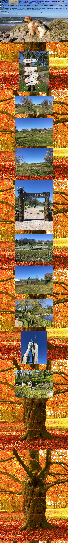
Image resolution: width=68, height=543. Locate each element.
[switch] (0, 6)
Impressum (40, 3)
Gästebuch (50, 3)
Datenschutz (45, 3)
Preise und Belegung (32, 3)
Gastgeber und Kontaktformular (51, 1)
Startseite (26, 1)
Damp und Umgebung (40, 1)
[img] (13, 2)
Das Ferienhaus (32, 1)
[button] (34, 14)
